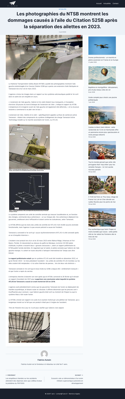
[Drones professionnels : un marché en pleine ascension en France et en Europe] (103, 46)
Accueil (99, 3)
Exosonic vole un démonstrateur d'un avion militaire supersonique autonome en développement (67, 379)
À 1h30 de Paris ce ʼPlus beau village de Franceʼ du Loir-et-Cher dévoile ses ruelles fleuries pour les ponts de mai (103, 199)
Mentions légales (74, 394)
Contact (115, 3)
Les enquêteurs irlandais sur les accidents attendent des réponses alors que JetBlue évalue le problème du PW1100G (24, 379)
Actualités (107, 3)
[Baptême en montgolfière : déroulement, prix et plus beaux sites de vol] (103, 75)
